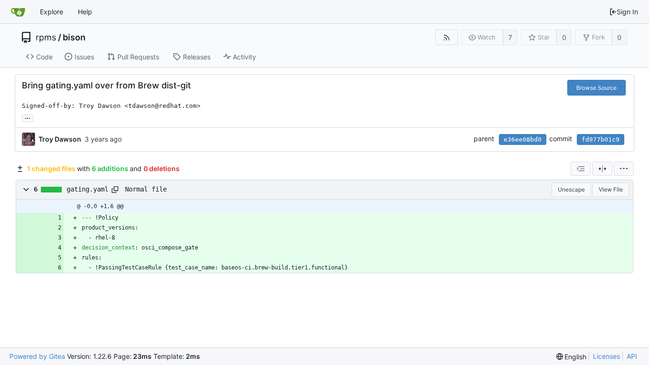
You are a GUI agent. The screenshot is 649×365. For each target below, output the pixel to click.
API (632, 356)
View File (611, 189)
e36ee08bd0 (523, 139)
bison (74, 37)
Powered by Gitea (37, 356)
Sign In (627, 12)
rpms (46, 37)
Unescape (571, 189)
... (27, 117)
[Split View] (602, 169)
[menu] (624, 169)
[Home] (18, 11)
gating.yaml (87, 189)
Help (85, 12)
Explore (51, 12)
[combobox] (581, 169)
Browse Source (596, 87)
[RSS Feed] (446, 37)
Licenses (606, 356)
